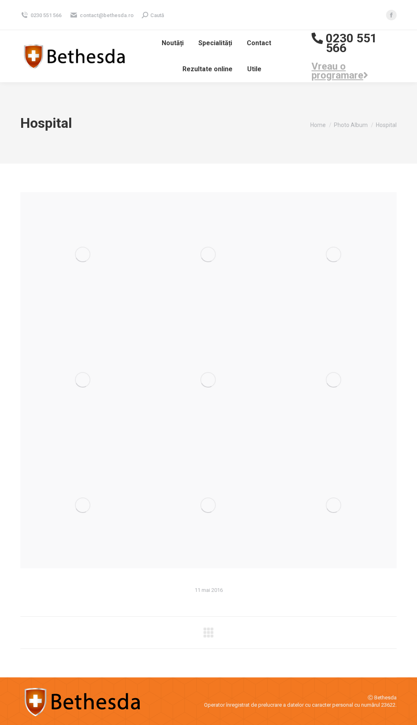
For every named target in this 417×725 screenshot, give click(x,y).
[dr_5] (83, 380)
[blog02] (334, 505)
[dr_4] (208, 505)
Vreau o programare (337, 71)
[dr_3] (334, 380)
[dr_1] (83, 505)
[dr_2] (208, 380)
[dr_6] (208, 255)
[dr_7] (83, 255)
